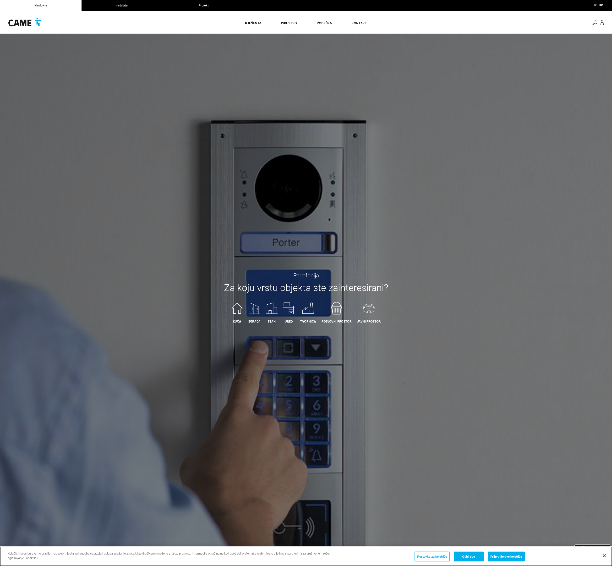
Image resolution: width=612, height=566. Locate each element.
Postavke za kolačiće (432, 556)
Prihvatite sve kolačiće (506, 556)
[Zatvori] (604, 555)
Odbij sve (468, 556)
